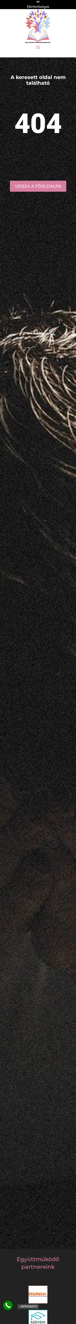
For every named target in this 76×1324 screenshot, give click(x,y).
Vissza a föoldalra (38, 186)
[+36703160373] (8, 1305)
